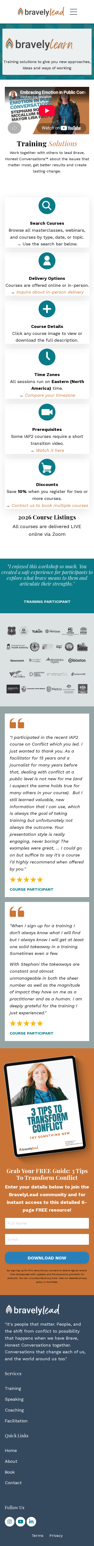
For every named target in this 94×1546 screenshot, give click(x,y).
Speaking (14, 1399)
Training (13, 1388)
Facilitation (16, 1420)
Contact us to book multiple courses (50, 505)
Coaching (14, 1409)
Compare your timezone (50, 395)
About (11, 1461)
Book (10, 1472)
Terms (37, 1535)
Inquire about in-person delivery (50, 291)
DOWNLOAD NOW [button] (47, 1257)
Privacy (56, 1535)
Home (11, 1450)
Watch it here (50, 450)
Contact (13, 1482)
